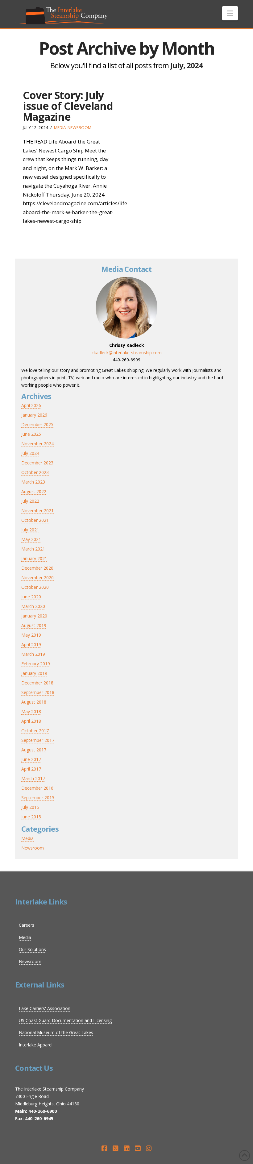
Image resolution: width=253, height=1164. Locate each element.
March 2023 (33, 482)
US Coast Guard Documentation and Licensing (65, 1020)
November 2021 (37, 510)
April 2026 (31, 405)
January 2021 (34, 558)
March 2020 (33, 606)
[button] (230, 13)
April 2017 (31, 769)
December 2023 (37, 463)
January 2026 (34, 415)
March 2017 (33, 778)
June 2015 (31, 817)
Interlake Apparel (35, 1045)
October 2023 (35, 472)
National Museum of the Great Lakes (56, 1032)
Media (60, 127)
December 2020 (37, 568)
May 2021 (31, 539)
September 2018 (37, 692)
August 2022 (33, 491)
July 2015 (30, 807)
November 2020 (37, 577)
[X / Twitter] (115, 1148)
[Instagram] (148, 1148)
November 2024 (37, 444)
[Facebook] (104, 1148)
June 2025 (31, 434)
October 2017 (35, 731)
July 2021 (30, 530)
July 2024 (30, 453)
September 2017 (37, 740)
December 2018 (37, 683)
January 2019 (34, 673)
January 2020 (34, 616)
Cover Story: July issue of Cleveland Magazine (68, 106)
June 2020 (31, 597)
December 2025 (37, 424)
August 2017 (33, 750)
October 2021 (35, 520)
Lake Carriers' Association (44, 1008)
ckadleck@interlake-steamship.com (127, 352)
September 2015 (37, 797)
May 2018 (31, 711)
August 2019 (33, 625)
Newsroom (79, 127)
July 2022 (30, 501)
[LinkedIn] (126, 1148)
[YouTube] (137, 1148)
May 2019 (31, 635)
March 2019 (33, 654)
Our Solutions (32, 949)
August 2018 (33, 702)
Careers (26, 925)
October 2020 (35, 587)
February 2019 (35, 664)
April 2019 (31, 644)
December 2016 (37, 788)
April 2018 (31, 721)
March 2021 (33, 549)
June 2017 (31, 759)
